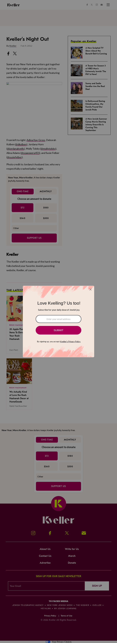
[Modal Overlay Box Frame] (58, 321)
